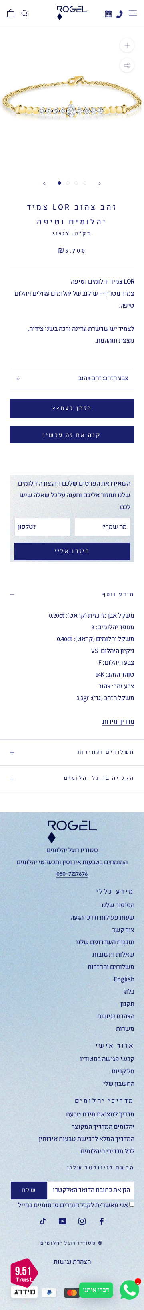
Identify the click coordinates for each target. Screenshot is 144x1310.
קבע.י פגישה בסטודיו (107, 1059)
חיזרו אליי (72, 551)
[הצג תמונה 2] (68, 183)
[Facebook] (101, 1222)
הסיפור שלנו (118, 906)
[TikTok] (42, 1222)
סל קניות (123, 1072)
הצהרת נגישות (115, 1017)
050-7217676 (72, 874)
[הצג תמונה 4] (84, 183)
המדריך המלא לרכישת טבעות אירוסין (86, 1139)
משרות (125, 1029)
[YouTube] (62, 1222)
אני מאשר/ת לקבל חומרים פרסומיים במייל (73, 1206)
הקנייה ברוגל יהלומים (99, 778)
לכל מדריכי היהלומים (107, 1152)
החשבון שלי (118, 1084)
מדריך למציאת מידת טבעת (100, 1115)
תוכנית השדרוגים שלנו (105, 943)
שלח (29, 1190)
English (124, 980)
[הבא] (99, 183)
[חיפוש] (24, 13)
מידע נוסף (118, 594)
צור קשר (123, 930)
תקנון (127, 1004)
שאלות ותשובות (113, 955)
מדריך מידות (118, 722)
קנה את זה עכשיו (72, 435)
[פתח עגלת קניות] (10, 13)
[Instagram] (82, 1222)
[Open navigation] (133, 13)
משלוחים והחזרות (106, 752)
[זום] (127, 45)
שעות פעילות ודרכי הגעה (102, 918)
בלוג (129, 992)
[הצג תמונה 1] (59, 183)
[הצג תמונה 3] (76, 183)
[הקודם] (44, 183)
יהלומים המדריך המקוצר (103, 1127)
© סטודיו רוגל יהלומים (72, 1243)
